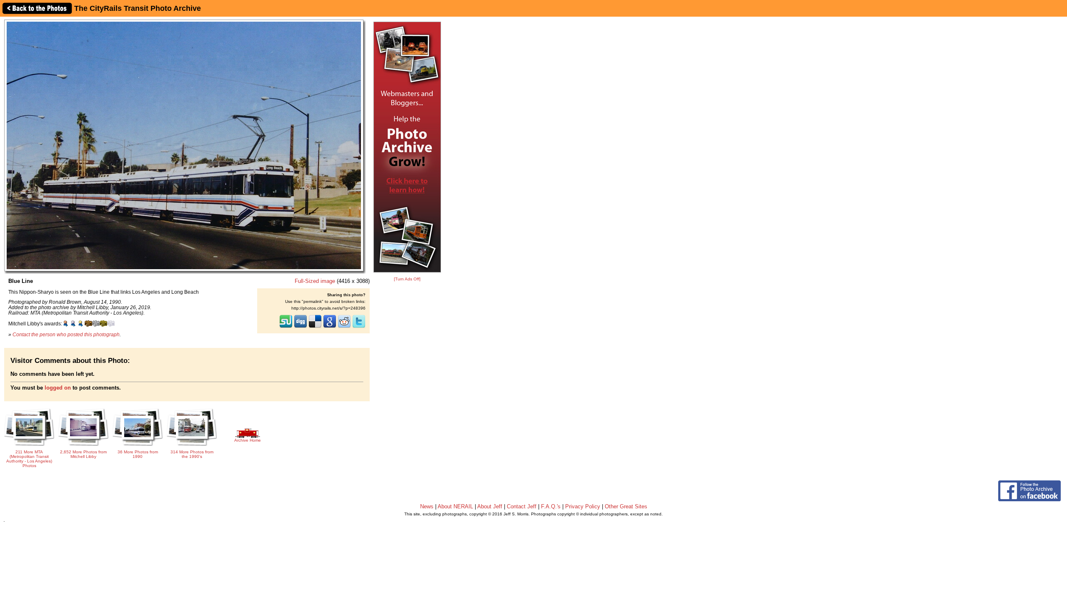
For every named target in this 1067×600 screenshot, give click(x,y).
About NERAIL (455, 506)
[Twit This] (359, 327)
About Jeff (489, 506)
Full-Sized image (315, 281)
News (426, 506)
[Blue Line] (184, 145)
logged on (58, 388)
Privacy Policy (582, 506)
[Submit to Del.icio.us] (315, 327)
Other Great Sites (626, 506)
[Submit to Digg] (300, 327)
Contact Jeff (521, 506)
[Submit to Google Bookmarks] (329, 327)
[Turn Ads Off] (407, 279)
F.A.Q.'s (551, 506)
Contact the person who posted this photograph (66, 334)
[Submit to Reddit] (344, 327)
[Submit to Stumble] (286, 327)
